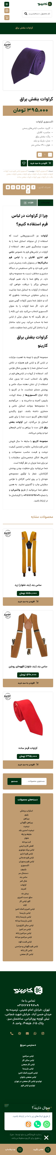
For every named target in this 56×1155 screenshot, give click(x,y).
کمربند (23, 889)
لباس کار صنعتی (26, 954)
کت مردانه (26, 842)
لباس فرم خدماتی (26, 857)
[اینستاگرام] (43, 1033)
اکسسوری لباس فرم (20, 171)
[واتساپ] (35, 1033)
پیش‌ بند (25, 893)
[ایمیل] (27, 1033)
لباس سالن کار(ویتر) (24, 925)
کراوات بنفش (22, 174)
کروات (34, 177)
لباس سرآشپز (28, 1056)
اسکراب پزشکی (26, 811)
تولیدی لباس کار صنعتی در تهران (28, 1081)
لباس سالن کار (28, 1060)
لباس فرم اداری (26, 854)
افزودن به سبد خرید (38, 163)
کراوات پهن (41, 177)
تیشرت (26, 826)
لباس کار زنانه (26, 950)
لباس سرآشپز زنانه (23, 933)
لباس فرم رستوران (26, 861)
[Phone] (37, 1124)
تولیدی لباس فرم (28, 1085)
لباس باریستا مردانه (23, 921)
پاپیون (23, 869)
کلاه (25, 905)
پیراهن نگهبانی (26, 822)
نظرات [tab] (29, 202)
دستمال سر (23, 873)
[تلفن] (12, 1033)
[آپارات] (19, 1033)
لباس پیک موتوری (26, 850)
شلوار (26, 838)
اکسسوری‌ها (31, 395)
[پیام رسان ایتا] (28, 1124)
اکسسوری (44, 171)
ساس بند (23, 877)
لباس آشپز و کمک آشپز (25, 909)
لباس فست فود (25, 942)
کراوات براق (32, 174)
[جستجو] (25, 14)
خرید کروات (8, 171)
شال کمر (23, 881)
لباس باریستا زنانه (23, 917)
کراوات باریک (42, 174)
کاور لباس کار (24, 901)
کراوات (37, 171)
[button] (49, 1108)
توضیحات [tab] (45, 202)
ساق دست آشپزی (24, 897)
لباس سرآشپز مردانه (23, 937)
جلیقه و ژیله (26, 834)
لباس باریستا (25, 913)
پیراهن (26, 818)
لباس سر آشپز (25, 929)
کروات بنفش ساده (24, 177)
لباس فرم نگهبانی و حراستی (26, 946)
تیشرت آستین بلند (26, 830)
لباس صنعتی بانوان (28, 1077)
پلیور (26, 815)
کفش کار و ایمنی (26, 846)
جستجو (14, 781)
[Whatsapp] (46, 1124)
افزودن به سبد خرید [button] (26, 601)
